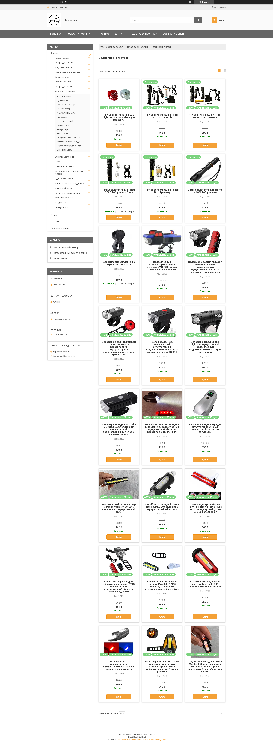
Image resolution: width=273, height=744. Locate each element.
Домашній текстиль (64, 198)
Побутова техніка (63, 67)
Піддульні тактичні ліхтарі (68, 138)
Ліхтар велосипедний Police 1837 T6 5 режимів (162, 116)
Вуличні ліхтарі (63, 125)
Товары (54, 53)
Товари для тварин (64, 62)
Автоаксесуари (62, 58)
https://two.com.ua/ (62, 351)
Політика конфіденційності (155, 740)
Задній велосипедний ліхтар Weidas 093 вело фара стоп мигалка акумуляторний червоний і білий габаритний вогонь (205, 666)
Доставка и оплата (60, 228)
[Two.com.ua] (54, 25)
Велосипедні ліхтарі (66, 105)
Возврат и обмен (173, 34)
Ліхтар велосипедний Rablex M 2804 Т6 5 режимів (205, 191)
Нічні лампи (62, 133)
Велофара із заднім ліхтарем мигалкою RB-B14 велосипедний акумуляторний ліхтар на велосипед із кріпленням (205, 267)
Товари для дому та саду (67, 193)
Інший (57, 161)
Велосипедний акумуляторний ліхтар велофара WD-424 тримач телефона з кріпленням (162, 266)
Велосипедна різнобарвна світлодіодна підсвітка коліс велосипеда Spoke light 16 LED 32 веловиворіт (205, 508)
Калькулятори (61, 207)
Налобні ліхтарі (64, 109)
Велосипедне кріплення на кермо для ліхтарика (119, 263)
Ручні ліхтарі (62, 101)
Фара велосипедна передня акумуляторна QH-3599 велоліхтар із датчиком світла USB (205, 428)
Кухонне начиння (63, 82)
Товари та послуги (78, 34)
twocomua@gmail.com (64, 356)
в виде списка (224, 71)
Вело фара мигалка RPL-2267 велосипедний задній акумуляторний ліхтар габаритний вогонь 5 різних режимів (162, 666)
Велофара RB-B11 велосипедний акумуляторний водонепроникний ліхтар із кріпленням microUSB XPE (162, 347)
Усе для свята (61, 202)
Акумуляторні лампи (66, 113)
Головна (55, 34)
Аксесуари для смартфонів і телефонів (69, 172)
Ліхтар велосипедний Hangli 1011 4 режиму (162, 191)
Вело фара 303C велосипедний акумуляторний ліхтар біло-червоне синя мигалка (119, 665)
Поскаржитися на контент (129, 740)
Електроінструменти (64, 166)
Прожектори (62, 117)
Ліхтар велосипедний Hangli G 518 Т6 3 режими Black (118, 191)
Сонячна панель (64, 150)
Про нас (104, 34)
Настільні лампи (64, 96)
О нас (54, 215)
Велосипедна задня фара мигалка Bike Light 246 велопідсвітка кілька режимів (205, 584)
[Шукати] (198, 20)
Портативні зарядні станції (69, 146)
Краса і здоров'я (63, 77)
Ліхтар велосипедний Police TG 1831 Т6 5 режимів (205, 116)
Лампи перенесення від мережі (71, 142)
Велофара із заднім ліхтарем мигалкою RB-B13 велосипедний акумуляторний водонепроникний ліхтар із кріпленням (119, 348)
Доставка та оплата (144, 34)
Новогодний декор (64, 188)
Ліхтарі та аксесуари (137, 47)
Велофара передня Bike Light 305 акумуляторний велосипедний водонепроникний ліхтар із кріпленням (205, 347)
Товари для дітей (63, 86)
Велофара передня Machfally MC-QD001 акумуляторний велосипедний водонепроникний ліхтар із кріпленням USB (119, 429)
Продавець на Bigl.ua (136, 737)
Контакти (120, 34)
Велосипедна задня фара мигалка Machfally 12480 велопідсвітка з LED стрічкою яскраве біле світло (162, 585)
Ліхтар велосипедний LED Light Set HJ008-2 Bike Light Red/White (119, 117)
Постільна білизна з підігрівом (70, 183)
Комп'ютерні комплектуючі (67, 72)
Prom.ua (151, 734)
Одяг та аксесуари (64, 178)
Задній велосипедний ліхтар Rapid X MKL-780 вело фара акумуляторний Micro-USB (162, 507)
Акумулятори (62, 129)
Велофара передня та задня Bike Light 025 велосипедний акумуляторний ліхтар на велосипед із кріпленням (162, 428)
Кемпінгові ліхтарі (65, 121)
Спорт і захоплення (64, 157)
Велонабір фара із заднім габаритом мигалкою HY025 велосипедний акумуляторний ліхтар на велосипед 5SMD (119, 586)
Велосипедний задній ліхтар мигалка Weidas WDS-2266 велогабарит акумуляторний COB (119, 508)
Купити (119, 145)
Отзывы (55, 221)
